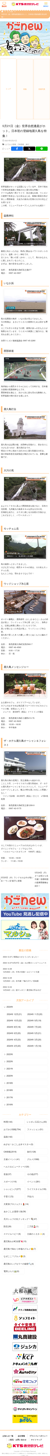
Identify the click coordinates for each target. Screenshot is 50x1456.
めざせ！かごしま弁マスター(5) (18, 1144)
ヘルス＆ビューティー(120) (16, 1166)
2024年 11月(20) (34, 1014)
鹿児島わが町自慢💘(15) (15, 1241)
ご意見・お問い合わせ (17, 1439)
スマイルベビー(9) (12, 1233)
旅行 (27, 144)
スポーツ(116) (10, 1181)
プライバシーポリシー (38, 1435)
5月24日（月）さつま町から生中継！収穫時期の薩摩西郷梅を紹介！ (41, 879)
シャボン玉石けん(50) (37, 1121)
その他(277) (32, 1174)
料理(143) (8, 1121)
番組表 (4, 6)
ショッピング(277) (12, 1189)
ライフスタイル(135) (36, 1189)
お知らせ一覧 (7, 1435)
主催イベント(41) (12, 1159)
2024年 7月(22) (34, 1026)
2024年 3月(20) (34, 1039)
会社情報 (21, 1435)
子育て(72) (8, 1196)
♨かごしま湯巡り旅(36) (15, 1211)
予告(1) (30, 1196)
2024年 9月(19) (34, 1020)
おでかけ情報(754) (12, 1129)
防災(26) (7, 1226)
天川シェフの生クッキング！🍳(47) (20, 1218)
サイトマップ (36, 1439)
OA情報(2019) (10, 1151)
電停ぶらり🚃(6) (11, 1271)
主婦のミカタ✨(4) (36, 1233)
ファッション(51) (35, 1129)
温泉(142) (8, 1136)
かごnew (10, 11)
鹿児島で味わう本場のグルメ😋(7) (20, 1248)
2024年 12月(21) (14, 1014)
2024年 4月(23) (14, 1039)
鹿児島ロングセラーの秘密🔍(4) (19, 1263)
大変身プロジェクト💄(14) (16, 1203)
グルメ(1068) (33, 1159)
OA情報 (21, 144)
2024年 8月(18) (14, 1026)
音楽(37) (7, 1174)
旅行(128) (31, 1151)
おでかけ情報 (10, 144)
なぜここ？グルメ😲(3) (14, 1256)
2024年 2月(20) (14, 1045)
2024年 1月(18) (34, 1045)
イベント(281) (33, 1181)
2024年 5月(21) (34, 1033)
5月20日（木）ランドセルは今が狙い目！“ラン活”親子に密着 (17, 879)
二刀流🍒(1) (32, 1226)
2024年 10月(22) (14, 1020)
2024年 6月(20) (14, 1033)
